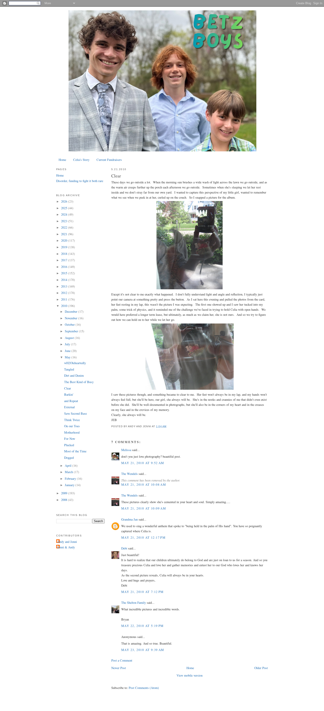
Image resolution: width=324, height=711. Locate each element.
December (71, 311)
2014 (64, 280)
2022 (64, 227)
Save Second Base (75, 413)
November (71, 318)
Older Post (261, 668)
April (68, 465)
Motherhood (72, 432)
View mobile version (190, 675)
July (68, 344)
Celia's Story (81, 160)
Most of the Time (75, 451)
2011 (64, 299)
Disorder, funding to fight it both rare (79, 181)
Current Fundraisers (109, 160)
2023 (64, 221)
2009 (64, 493)
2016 (64, 267)
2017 (64, 260)
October (70, 324)
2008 (64, 500)
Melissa (126, 450)
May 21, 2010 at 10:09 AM (143, 508)
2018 (64, 254)
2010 (64, 306)
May (68, 357)
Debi (124, 548)
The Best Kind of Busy (79, 382)
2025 (64, 208)
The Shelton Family (133, 602)
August (70, 338)
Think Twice (72, 420)
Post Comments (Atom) (144, 688)
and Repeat (71, 401)
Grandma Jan (129, 519)
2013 (64, 286)
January (70, 485)
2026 (64, 201)
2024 (64, 214)
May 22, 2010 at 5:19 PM (142, 626)
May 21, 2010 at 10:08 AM (143, 484)
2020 (64, 240)
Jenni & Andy (66, 547)
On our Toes (72, 426)
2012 (64, 293)
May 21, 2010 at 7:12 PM (142, 592)
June (68, 351)
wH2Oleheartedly (75, 363)
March (69, 472)
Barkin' (68, 394)
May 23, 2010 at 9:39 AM (142, 650)
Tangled (69, 369)
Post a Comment (121, 660)
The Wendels (129, 474)
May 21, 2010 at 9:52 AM (142, 463)
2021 (64, 234)
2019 (64, 247)
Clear (116, 176)
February (71, 478)
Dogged (69, 457)
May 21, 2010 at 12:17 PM (143, 537)
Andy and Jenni (67, 542)
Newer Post (118, 668)
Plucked (69, 445)
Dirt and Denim (74, 375)
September (72, 331)
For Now (69, 438)
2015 (64, 273)
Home (62, 160)
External (69, 407)
